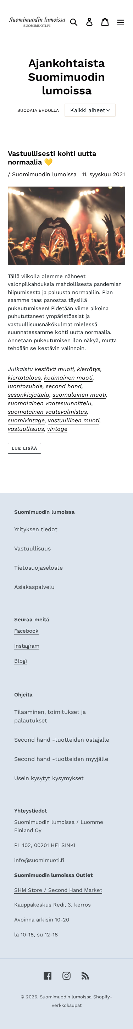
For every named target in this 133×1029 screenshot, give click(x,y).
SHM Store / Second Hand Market (58, 890)
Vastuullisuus (32, 548)
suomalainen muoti (79, 394)
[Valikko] (120, 22)
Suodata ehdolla (38, 110)
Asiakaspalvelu (34, 587)
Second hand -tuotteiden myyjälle (61, 759)
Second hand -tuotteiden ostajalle (61, 739)
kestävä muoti (54, 369)
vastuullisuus (26, 428)
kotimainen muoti (68, 377)
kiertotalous (24, 377)
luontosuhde (25, 386)
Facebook (26, 631)
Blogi (20, 661)
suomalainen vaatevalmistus (47, 411)
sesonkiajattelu (28, 394)
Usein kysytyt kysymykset (49, 778)
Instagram (26, 646)
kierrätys (88, 369)
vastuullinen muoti (73, 420)
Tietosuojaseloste (38, 567)
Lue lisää (24, 448)
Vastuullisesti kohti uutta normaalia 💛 (52, 157)
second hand (64, 386)
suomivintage (26, 420)
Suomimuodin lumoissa (66, 996)
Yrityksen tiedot (35, 529)
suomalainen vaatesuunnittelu (50, 403)
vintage (57, 428)
